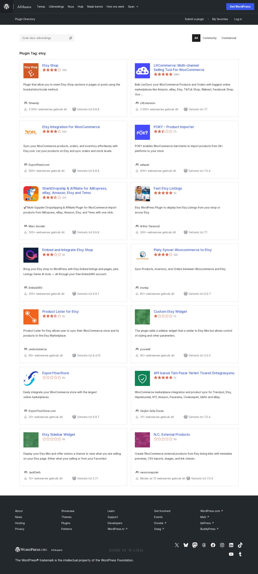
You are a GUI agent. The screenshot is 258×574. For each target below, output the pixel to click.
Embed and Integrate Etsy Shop (67, 250)
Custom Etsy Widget (170, 311)
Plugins (65, 523)
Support (113, 517)
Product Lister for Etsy (60, 311)
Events (158, 517)
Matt (204, 517)
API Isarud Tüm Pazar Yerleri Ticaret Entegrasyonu (194, 373)
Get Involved (162, 511)
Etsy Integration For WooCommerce (71, 127)
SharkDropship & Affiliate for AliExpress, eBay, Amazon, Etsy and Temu (74, 190)
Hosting (20, 523)
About (19, 511)
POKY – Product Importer (174, 127)
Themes (66, 517)
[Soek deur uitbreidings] (70, 38)
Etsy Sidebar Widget (58, 434)
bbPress (207, 523)
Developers (115, 523)
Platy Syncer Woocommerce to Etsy (183, 250)
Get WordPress (240, 6)
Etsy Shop (50, 65)
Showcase (67, 511)
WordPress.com (211, 511)
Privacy (19, 528)
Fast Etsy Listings (168, 188)
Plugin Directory (25, 19)
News (18, 517)
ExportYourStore (55, 373)
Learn (111, 511)
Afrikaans (57, 549)
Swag (159, 528)
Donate (160, 523)
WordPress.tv (118, 528)
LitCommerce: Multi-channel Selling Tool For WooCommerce (179, 67)
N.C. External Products (172, 434)
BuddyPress (209, 528)
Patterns (66, 528)
